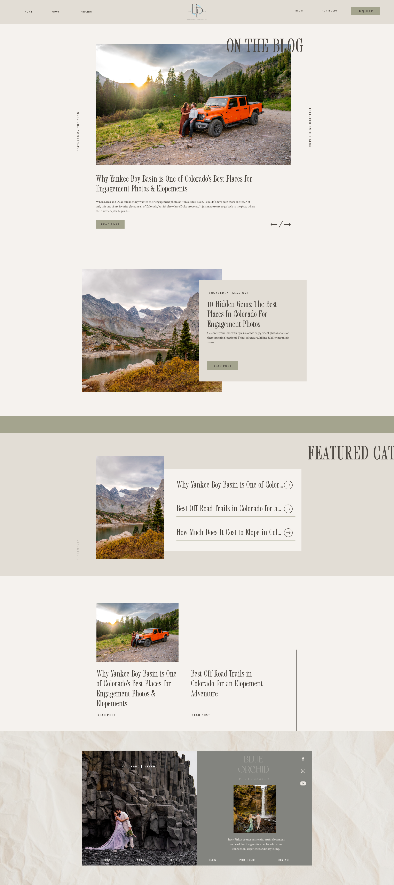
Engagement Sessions (229, 292)
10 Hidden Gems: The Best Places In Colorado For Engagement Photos (242, 313)
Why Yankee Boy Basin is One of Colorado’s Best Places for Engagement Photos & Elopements (174, 183)
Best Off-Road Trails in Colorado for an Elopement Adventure (258, 508)
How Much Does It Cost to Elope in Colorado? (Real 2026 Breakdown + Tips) (278, 532)
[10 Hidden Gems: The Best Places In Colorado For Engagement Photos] (152, 330)
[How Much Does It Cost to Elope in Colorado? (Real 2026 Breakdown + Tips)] (288, 533)
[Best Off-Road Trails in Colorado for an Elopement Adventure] (288, 509)
